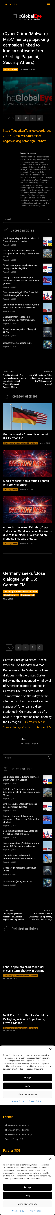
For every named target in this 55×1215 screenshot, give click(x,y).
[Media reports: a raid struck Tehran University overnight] (27, 463)
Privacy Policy (35, 1211)
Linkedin (13, 4)
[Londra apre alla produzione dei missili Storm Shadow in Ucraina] (47, 241)
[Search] (48, 219)
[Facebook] (18, 118)
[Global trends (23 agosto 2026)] (47, 344)
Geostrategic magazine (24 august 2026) (19, 331)
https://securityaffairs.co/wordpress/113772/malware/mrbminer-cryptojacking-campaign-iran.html (27, 135)
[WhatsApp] (40, 118)
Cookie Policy (18, 1211)
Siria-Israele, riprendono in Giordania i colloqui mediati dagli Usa (20, 267)
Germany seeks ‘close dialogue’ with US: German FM (26, 436)
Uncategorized (10, 69)
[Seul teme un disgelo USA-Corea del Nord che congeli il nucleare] (47, 295)
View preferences (27, 1204)
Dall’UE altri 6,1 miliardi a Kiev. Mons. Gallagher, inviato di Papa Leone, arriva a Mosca (21, 253)
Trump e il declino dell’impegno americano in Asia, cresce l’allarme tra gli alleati (21, 280)
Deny (27, 1195)
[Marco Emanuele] (10, 179)
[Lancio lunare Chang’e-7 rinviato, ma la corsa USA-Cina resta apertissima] (47, 307)
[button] (50, 1158)
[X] (25, 118)
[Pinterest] (32, 118)
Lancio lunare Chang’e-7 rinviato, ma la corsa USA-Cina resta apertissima (21, 306)
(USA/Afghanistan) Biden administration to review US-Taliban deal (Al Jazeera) (40, 380)
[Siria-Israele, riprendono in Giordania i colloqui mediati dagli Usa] (47, 268)
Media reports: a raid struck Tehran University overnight (26, 483)
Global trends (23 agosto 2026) (17, 343)
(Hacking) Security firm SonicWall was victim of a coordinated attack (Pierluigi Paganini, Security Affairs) (14, 381)
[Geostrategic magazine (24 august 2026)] (47, 332)
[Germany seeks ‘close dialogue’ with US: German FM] (27, 416)
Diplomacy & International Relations (20, 443)
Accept (28, 1187)
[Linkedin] (5, 4)
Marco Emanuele (28, 153)
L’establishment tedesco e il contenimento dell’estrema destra (19, 318)
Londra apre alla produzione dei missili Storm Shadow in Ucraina (21, 240)
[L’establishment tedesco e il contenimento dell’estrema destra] (47, 319)
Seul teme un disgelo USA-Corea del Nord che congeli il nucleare (20, 294)
